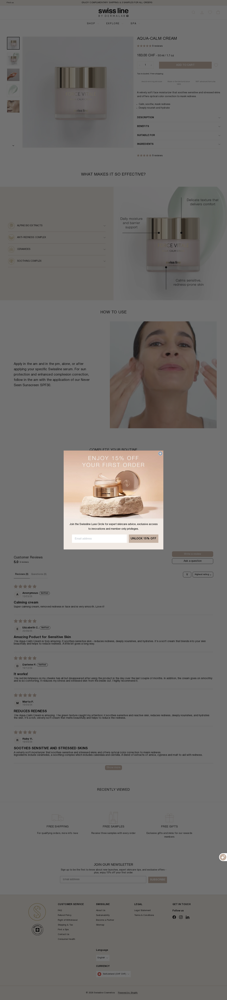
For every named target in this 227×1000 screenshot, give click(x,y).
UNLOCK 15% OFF (143, 538)
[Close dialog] (160, 453)
